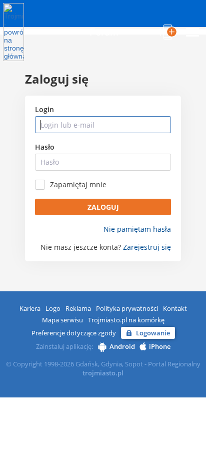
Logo (53, 308)
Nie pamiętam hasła (137, 229)
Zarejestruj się (147, 247)
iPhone (159, 346)
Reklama (78, 308)
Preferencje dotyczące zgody (74, 332)
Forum (104, 32)
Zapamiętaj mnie (78, 185)
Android (122, 346)
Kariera (30, 308)
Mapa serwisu (62, 319)
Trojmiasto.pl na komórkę (126, 319)
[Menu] (192, 32)
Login (44, 110)
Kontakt (175, 308)
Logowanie (153, 332)
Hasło (44, 147)
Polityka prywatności (127, 308)
